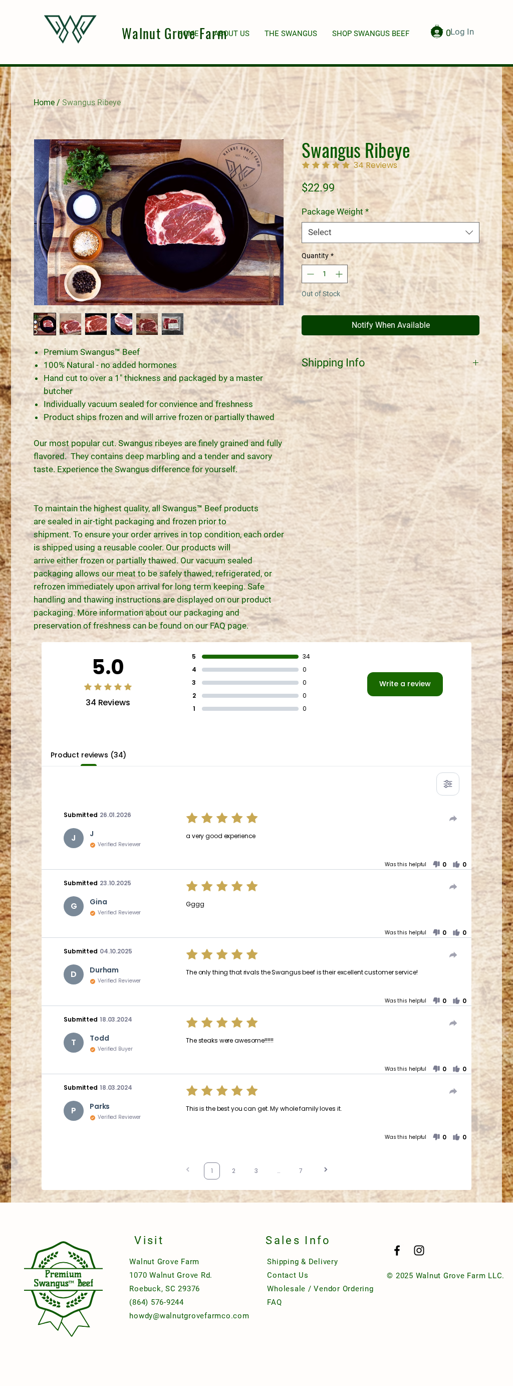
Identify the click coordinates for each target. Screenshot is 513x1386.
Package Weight (335, 212)
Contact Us (288, 1275)
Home (44, 102)
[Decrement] (309, 274)
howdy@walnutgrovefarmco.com (189, 1315)
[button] (439, 864)
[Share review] (453, 819)
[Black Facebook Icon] (397, 1250)
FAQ (274, 1302)
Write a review (405, 684)
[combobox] (390, 232)
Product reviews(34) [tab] (88, 755)
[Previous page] (188, 1170)
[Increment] (340, 274)
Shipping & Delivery (302, 1261)
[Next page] (326, 1170)
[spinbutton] (325, 274)
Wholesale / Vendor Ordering (320, 1288)
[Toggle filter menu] (447, 784)
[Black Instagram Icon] (419, 1250)
